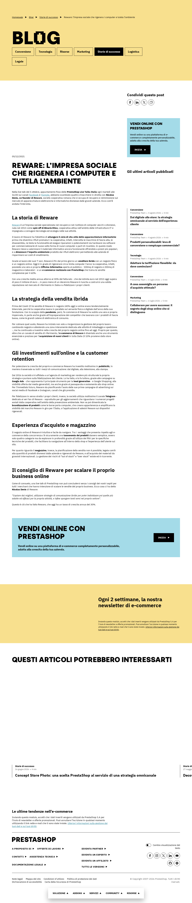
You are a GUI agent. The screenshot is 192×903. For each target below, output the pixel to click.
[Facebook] (130, 102)
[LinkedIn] (137, 102)
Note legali (17, 878)
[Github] (170, 863)
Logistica (133, 51)
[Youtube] (177, 856)
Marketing (83, 51)
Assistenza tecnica (42, 856)
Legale (19, 61)
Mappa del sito (33, 878)
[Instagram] (157, 856)
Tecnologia (45, 51)
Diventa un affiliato (95, 860)
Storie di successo (109, 51)
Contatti (18, 856)
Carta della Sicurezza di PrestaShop (63, 881)
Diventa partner (92, 848)
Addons (77, 893)
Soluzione (59, 893)
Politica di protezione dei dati (82, 878)
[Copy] (151, 102)
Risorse (131, 893)
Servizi (93, 893)
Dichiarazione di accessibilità (27, 881)
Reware (16, 224)
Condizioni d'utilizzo (54, 878)
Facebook (34, 194)
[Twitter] (144, 102)
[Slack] (177, 863)
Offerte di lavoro (49, 848)
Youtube (45, 194)
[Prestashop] (25, 7)
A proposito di (21, 848)
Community (112, 893)
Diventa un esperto (94, 854)
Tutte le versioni (93, 866)
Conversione (23, 51)
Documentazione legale (27, 864)
